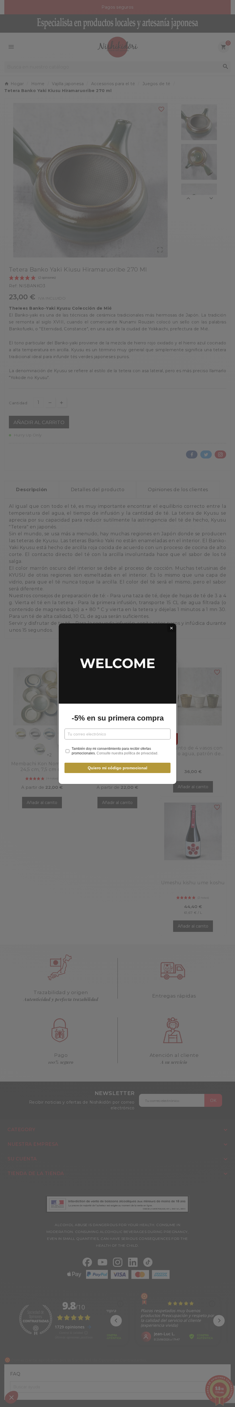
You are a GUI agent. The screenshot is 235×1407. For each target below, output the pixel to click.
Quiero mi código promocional (117, 768)
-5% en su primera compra (118, 718)
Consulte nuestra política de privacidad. (127, 753)
